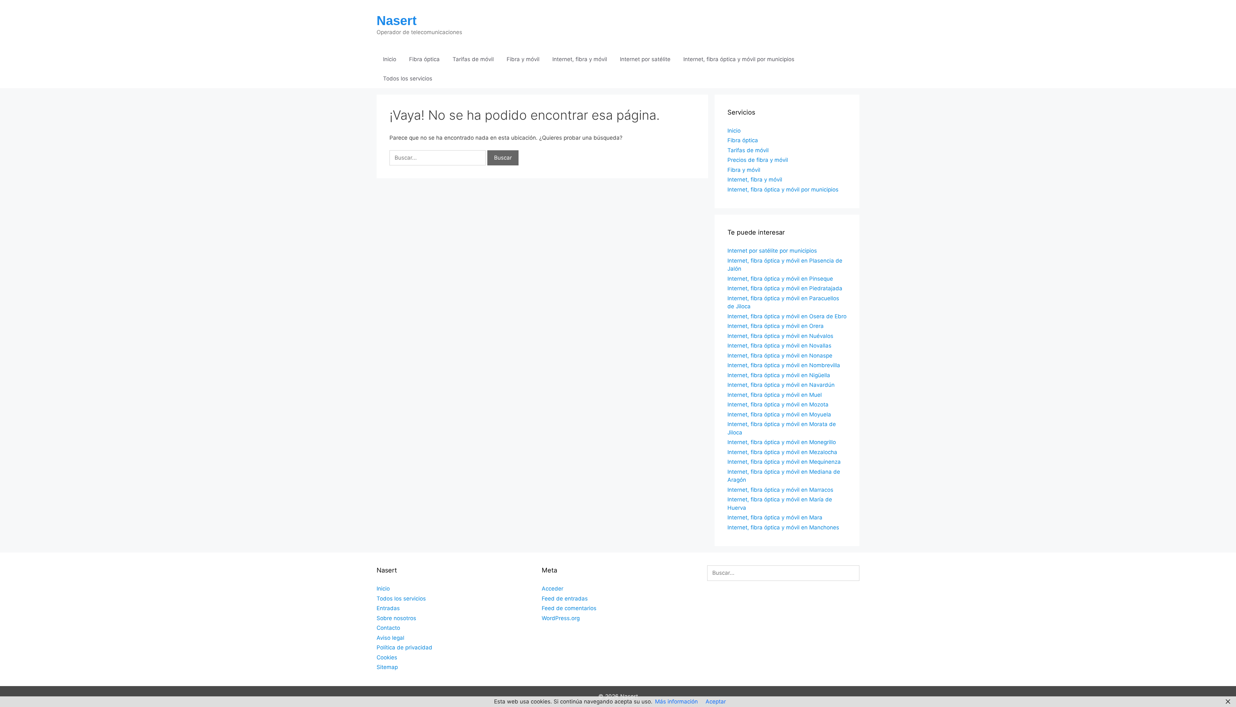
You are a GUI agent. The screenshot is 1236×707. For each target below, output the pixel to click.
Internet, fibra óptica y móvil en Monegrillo (781, 442)
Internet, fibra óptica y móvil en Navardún (781, 385)
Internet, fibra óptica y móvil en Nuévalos (780, 336)
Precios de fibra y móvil (757, 160)
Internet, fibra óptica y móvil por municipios (738, 59)
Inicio (389, 59)
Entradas (388, 608)
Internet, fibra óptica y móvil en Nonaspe (779, 355)
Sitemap (387, 667)
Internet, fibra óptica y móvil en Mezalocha (782, 452)
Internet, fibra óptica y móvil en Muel (774, 395)
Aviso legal (390, 638)
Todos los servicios (407, 78)
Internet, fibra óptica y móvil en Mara (774, 517)
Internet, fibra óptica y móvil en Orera (775, 326)
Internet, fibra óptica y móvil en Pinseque (780, 278)
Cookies (387, 657)
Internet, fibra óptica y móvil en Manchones (783, 527)
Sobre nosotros (396, 618)
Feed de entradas (565, 598)
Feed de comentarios (569, 608)
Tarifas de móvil (473, 59)
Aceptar (716, 701)
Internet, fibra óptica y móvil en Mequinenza (784, 462)
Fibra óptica (424, 59)
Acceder (552, 588)
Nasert (397, 21)
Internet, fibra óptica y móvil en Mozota (778, 404)
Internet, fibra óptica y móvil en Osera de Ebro (787, 316)
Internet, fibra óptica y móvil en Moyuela (779, 414)
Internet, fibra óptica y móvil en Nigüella (778, 375)
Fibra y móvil (523, 59)
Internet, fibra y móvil (579, 59)
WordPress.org (561, 618)
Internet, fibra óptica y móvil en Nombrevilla (783, 365)
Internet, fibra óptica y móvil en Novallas (779, 345)
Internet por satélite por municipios (772, 250)
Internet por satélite (645, 59)
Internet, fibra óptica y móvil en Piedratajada (784, 288)
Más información (676, 701)
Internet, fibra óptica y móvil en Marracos (780, 490)
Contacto (388, 628)
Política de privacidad (404, 647)
